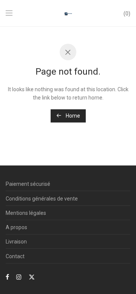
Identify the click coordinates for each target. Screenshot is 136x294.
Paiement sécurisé (28, 184)
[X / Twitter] (32, 277)
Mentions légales (26, 213)
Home (72, 116)
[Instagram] (19, 277)
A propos (16, 227)
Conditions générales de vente (42, 199)
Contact (15, 256)
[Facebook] (7, 277)
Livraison (16, 242)
